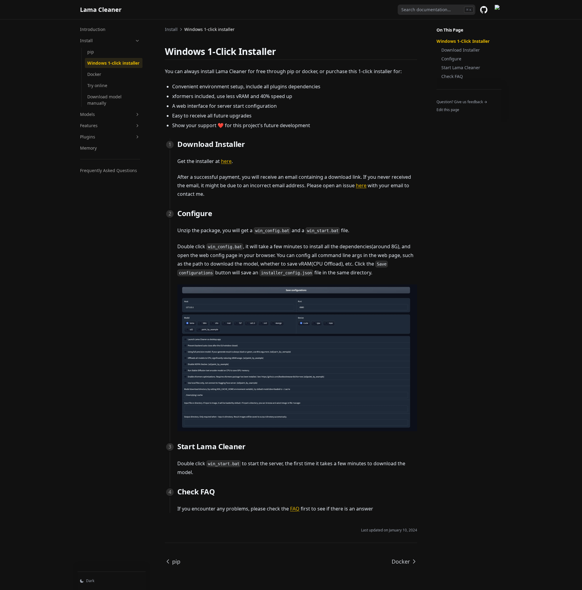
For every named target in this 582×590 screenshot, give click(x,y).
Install (86, 40)
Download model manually (104, 100)
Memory (88, 148)
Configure (451, 59)
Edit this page (447, 109)
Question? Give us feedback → (461, 101)
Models (87, 114)
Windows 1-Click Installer (463, 41)
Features (89, 125)
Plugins (87, 137)
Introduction (92, 29)
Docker (94, 74)
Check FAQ (452, 76)
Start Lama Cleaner (460, 67)
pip (90, 52)
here (226, 161)
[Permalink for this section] (281, 51)
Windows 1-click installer (113, 63)
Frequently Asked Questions (108, 170)
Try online (97, 85)
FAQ (294, 508)
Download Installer (460, 50)
